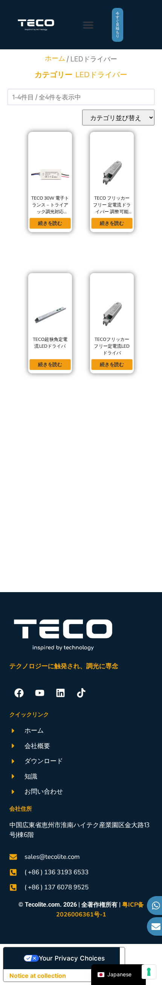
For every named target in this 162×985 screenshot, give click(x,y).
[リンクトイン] (60, 693)
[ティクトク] (81, 693)
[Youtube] (39, 693)
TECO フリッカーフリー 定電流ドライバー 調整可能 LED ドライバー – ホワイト (111, 211)
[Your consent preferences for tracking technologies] (149, 972)
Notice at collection (37, 975)
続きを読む (50, 223)
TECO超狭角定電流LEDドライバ (50, 342)
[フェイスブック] (18, 693)
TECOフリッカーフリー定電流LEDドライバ (112, 346)
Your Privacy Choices (72, 958)
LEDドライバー (101, 75)
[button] (87, 24)
